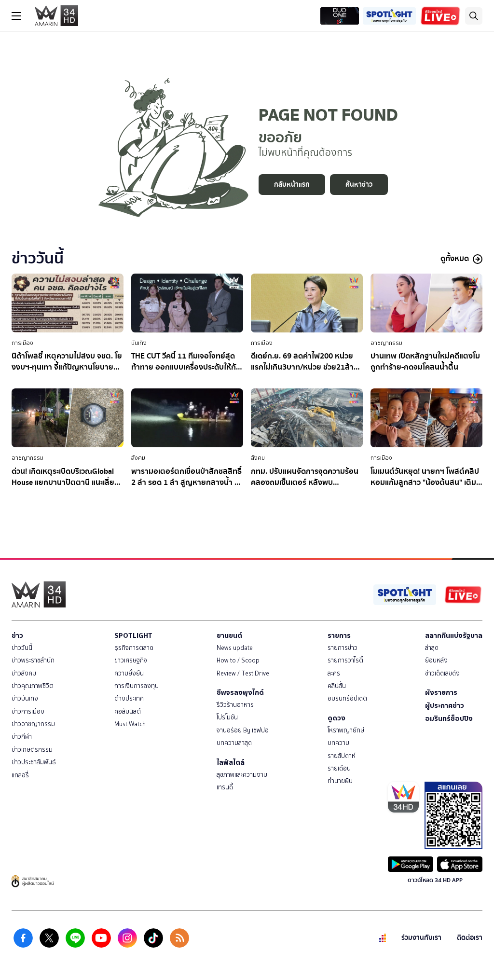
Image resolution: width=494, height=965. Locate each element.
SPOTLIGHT (133, 635)
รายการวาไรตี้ (345, 660)
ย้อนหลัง (436, 660)
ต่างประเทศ (129, 698)
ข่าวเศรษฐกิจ (130, 660)
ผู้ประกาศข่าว (444, 705)
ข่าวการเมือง (28, 711)
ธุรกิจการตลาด (133, 647)
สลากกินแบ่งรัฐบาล (453, 635)
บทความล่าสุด (234, 742)
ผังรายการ (441, 692)
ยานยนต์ (229, 635)
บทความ (338, 742)
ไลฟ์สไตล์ (231, 762)
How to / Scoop (238, 660)
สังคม (138, 458)
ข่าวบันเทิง (25, 698)
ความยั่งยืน (129, 673)
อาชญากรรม (386, 343)
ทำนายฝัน (340, 781)
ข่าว (17, 635)
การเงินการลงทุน (136, 685)
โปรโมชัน (227, 717)
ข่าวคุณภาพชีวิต (33, 685)
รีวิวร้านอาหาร (235, 704)
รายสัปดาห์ (342, 755)
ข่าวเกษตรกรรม (32, 749)
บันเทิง (139, 343)
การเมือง (22, 343)
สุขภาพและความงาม (242, 774)
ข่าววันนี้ (22, 647)
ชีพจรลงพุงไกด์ (240, 692)
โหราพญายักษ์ (346, 730)
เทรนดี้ (225, 787)
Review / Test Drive (243, 673)
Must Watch (130, 724)
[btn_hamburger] (16, 16)
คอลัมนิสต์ (127, 711)
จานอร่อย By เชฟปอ (243, 730)
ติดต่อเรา (469, 937)
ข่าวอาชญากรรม (33, 724)
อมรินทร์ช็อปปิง (449, 718)
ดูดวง (336, 718)
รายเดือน (339, 768)
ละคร (334, 673)
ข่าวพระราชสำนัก (33, 660)
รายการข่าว (342, 647)
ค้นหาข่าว (358, 184)
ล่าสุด (432, 647)
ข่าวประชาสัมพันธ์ (34, 762)
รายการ (339, 635)
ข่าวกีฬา (22, 736)
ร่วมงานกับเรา (421, 937)
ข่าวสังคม (24, 673)
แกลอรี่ (20, 775)
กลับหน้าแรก (292, 184)
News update (235, 647)
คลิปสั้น (337, 685)
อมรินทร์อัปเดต (347, 698)
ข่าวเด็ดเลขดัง (442, 673)
